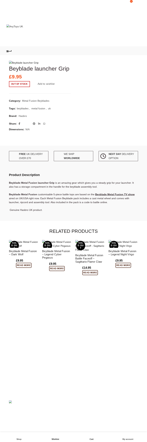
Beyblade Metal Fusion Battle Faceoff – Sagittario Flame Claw (89, 258)
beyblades (23, 108)
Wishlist (123, 1)
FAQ (11, 312)
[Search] (113, 3)
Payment (81, 327)
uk (49, 108)
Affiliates (81, 317)
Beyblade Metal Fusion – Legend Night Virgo (122, 253)
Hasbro (23, 116)
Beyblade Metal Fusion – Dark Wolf (23, 253)
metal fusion (38, 108)
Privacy (13, 338)
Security (13, 317)
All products (82, 337)
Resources (15, 327)
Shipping (14, 322)
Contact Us (15, 332)
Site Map (81, 332)
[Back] (9, 50)
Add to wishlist (46, 83)
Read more (24, 265)
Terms (79, 322)
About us (81, 312)
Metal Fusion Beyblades (35, 100)
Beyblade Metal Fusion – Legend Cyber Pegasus (56, 254)
